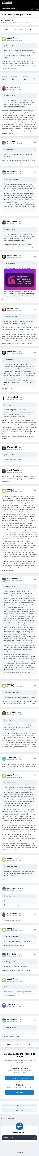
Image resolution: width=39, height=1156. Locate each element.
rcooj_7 (10, 38)
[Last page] (36, 29)
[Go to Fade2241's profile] (4, 143)
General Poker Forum (20, 22)
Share (20, 1105)
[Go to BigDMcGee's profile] (4, 88)
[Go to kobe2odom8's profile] (4, 172)
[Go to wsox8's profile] (4, 309)
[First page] (2, 29)
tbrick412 (11, 1004)
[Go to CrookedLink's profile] (4, 398)
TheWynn (11, 757)
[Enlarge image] (20, 280)
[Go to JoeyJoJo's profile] (4, 713)
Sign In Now (19, 1092)
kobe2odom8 (13, 171)
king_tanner (12, 221)
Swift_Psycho (13, 470)
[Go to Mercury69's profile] (4, 257)
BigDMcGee (12, 87)
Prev (7, 29)
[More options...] (35, 39)
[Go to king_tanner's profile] (4, 222)
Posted (14, 40)
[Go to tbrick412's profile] (4, 1005)
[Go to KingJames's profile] (4, 914)
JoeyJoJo (11, 712)
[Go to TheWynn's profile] (4, 759)
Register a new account (20, 1078)
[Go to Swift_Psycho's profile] (4, 471)
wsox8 (10, 308)
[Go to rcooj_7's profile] (4, 39)
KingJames (12, 913)
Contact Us (19, 1153)
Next (32, 29)
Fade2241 (11, 142)
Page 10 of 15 (19, 29)
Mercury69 (12, 255)
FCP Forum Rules (10, 1138)
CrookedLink (8, 20)
